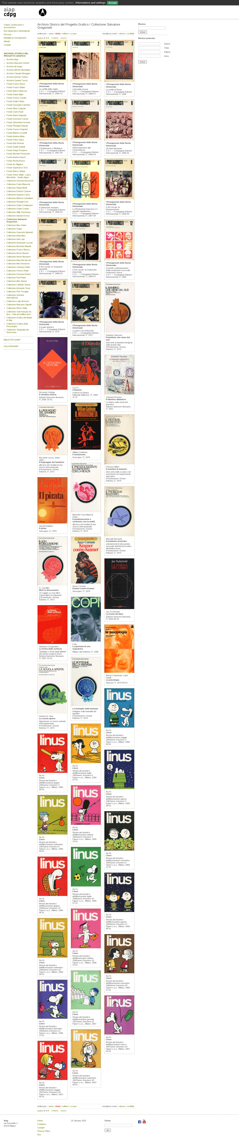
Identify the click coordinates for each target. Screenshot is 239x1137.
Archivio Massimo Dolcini (18, 63)
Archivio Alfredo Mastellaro (18, 70)
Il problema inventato (116, 541)
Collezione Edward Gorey (18, 216)
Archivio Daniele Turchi (17, 80)
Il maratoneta (78, 454)
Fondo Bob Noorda (15, 143)
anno (51, 33)
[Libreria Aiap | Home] (21, 12)
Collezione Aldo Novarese (18, 263)
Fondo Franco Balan (16, 87)
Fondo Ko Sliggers (15, 164)
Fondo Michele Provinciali (18, 154)
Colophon (41, 1124)
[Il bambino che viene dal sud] (119, 332)
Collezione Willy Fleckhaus (19, 212)
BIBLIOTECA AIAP (12, 340)
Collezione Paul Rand (16, 277)
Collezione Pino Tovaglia (17, 291)
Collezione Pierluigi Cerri (17, 202)
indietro (55, 38)
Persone (7, 34)
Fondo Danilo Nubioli (16, 147)
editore (65, 33)
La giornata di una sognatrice (81, 647)
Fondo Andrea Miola (15, 136)
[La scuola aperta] (52, 713)
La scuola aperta (47, 718)
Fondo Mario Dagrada (16, 115)
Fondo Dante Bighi (15, 94)
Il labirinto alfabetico (116, 399)
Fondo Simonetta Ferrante (18, 122)
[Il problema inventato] (119, 535)
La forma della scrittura (50, 649)
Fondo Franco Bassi (16, 84)
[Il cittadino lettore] (52, 389)
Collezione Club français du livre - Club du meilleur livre (19, 313)
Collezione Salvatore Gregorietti (17, 220)
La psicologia (112, 680)
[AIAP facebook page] (140, 1123)
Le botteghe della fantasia (85, 708)
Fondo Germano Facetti (17, 119)
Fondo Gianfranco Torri (17, 168)
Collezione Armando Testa (18, 288)
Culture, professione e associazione (14, 26)
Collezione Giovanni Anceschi (20, 181)
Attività (7, 41)
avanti (63, 38)
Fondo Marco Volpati (16, 171)
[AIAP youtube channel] (144, 1123)
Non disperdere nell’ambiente (17, 31)
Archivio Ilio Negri (14, 66)
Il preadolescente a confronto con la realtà (83, 520)
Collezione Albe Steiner (17, 281)
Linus (42, 778)
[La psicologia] (119, 672)
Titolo (166, 48)
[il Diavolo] (86, 384)
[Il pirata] (52, 523)
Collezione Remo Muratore (19, 257)
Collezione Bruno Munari (18, 253)
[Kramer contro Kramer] (86, 583)
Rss (39, 1134)
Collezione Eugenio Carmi (18, 195)
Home (40, 1120)
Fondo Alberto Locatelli (17, 133)
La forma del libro (114, 614)
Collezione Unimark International (15, 296)
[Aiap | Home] (42, 18)
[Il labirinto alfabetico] (119, 394)
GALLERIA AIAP (11, 346)
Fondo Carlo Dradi (15, 112)
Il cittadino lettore (47, 394)
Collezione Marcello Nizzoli (19, 260)
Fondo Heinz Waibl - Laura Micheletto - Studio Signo (19, 176)
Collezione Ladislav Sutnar (18, 285)
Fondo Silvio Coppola (16, 108)
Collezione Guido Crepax (18, 209)
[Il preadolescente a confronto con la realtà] (86, 511)
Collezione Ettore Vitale (17, 308)
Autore (167, 44)
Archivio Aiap (12, 59)
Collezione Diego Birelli (17, 188)
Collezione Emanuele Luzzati (19, 243)
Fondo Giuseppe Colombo (18, 105)
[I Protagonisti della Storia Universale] (52, 80)
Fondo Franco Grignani (17, 129)
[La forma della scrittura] (52, 643)
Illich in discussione (49, 590)
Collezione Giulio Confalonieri (20, 205)
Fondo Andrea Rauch (16, 157)
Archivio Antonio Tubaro (17, 77)
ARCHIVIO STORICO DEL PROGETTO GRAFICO (16, 54)
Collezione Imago (14, 229)
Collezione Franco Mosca (18, 249)
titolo (57, 33)
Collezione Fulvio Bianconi (18, 184)
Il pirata (42, 528)
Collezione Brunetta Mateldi (19, 246)
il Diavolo (77, 390)
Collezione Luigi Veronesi (18, 301)
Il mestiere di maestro (116, 469)
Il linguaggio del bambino (51, 462)
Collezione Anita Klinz (16, 236)
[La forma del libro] (119, 608)
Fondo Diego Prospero (17, 150)
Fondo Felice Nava (15, 140)
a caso (73, 33)
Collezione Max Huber (17, 225)
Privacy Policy (43, 1131)
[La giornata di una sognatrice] (86, 641)
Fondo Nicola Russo (16, 161)
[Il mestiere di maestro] (119, 463)
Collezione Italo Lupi (15, 239)
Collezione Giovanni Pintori (19, 274)
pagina (40, 38)
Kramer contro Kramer (83, 588)
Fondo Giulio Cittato (15, 101)
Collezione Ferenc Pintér (18, 271)
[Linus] (52, 772)
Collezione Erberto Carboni (19, 191)
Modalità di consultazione (15, 38)
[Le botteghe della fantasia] (86, 705)
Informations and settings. (90, 2)
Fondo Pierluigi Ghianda (17, 126)
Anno (166, 56)
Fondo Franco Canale (16, 98)
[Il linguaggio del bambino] (52, 454)
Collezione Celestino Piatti (18, 267)
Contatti (7, 45)
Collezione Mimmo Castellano (20, 198)
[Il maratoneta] (86, 449)
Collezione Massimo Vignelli (19, 304)
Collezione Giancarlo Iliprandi (20, 232)
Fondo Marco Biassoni (17, 91)
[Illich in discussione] (52, 584)
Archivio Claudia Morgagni (18, 73)
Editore (167, 52)
